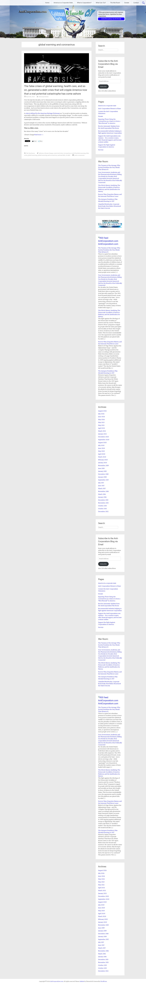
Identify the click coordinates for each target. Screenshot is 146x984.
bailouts (41, 153)
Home (47, 3)
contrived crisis (58, 153)
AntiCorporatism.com (108, 244)
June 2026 (101, 417)
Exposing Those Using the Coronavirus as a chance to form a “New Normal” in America (109, 121)
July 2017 (101, 483)
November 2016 (103, 491)
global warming (32, 155)
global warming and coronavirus (47, 155)
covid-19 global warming (78, 153)
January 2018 (102, 477)
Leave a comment (79, 155)
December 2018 (103, 474)
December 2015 (103, 500)
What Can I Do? (101, 3)
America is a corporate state (107, 105)
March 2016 (102, 494)
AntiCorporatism (43, 96)
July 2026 (101, 414)
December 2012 (103, 511)
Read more (38, 134)
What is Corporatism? (84, 3)
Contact (136, 3)
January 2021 (102, 434)
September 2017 (103, 480)
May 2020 (101, 451)
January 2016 (102, 497)
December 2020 (103, 437)
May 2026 (101, 419)
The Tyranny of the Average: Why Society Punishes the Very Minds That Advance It (109, 167)
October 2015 (102, 506)
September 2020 (103, 439)
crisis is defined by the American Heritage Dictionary (42, 113)
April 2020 (101, 454)
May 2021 (101, 425)
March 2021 (102, 431)
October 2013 (102, 508)
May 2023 (101, 422)
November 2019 (103, 465)
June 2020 (101, 448)
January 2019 (102, 471)
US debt (68, 155)
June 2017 (101, 485)
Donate (126, 3)
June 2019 (101, 468)
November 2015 (103, 503)
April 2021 (101, 428)
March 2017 (102, 488)
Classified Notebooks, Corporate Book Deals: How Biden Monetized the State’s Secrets (109, 206)
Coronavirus (67, 153)
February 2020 (103, 460)
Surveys (100, 150)
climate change (48, 153)
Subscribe (103, 86)
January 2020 (102, 462)
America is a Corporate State (63, 3)
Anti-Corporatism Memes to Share (109, 108)
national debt (61, 155)
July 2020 (101, 445)
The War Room (115, 3)
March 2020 (102, 457)
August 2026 (102, 411)
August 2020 (102, 442)
